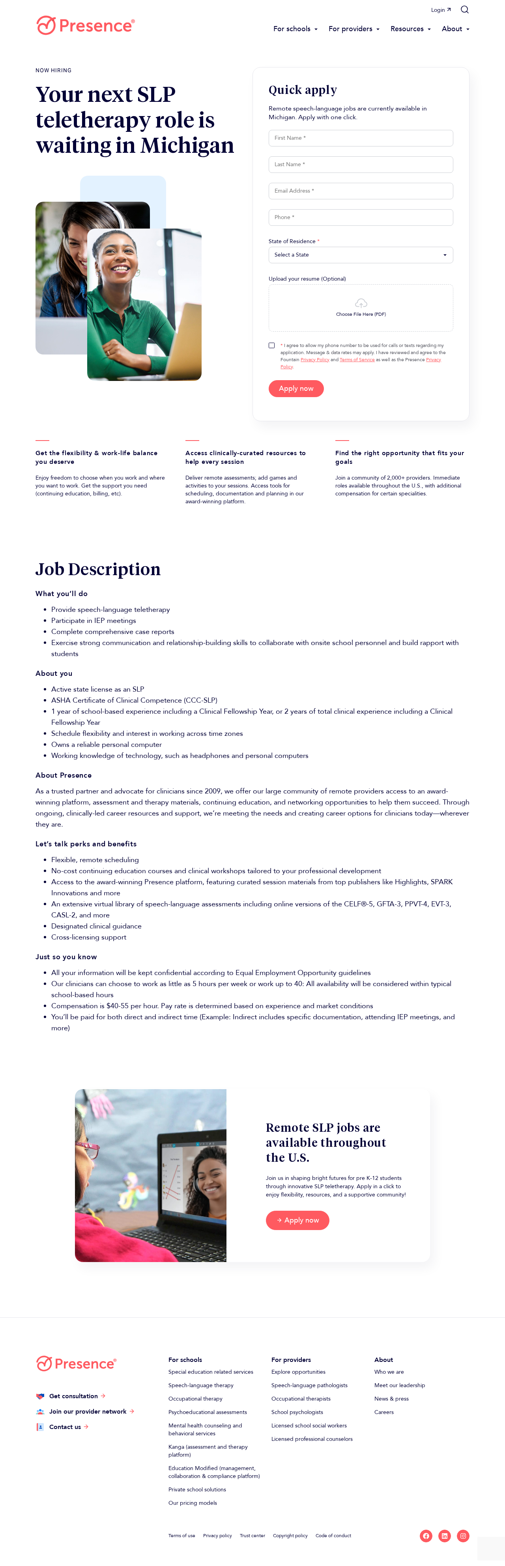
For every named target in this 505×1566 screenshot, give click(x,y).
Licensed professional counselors (312, 1439)
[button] (464, 9)
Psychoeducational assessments (207, 1412)
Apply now (296, 389)
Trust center (252, 1535)
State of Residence (294, 241)
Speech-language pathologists (309, 1385)
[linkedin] (444, 1536)
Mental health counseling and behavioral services (205, 1429)
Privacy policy (217, 1535)
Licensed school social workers (309, 1425)
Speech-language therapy (201, 1385)
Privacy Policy (315, 359)
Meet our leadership (399, 1385)
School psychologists (297, 1412)
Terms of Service (357, 359)
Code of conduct (333, 1535)
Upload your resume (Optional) (307, 279)
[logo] (86, 25)
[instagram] (463, 1536)
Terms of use (181, 1535)
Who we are (389, 1372)
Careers (384, 1412)
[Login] (449, 9)
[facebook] (426, 1536)
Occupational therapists (301, 1399)
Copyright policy (290, 1535)
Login (438, 10)
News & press (391, 1399)
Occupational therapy (195, 1399)
